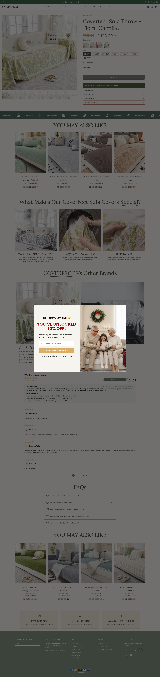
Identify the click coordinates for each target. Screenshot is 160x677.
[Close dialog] (124, 307)
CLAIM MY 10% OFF (57, 350)
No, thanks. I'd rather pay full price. (57, 356)
